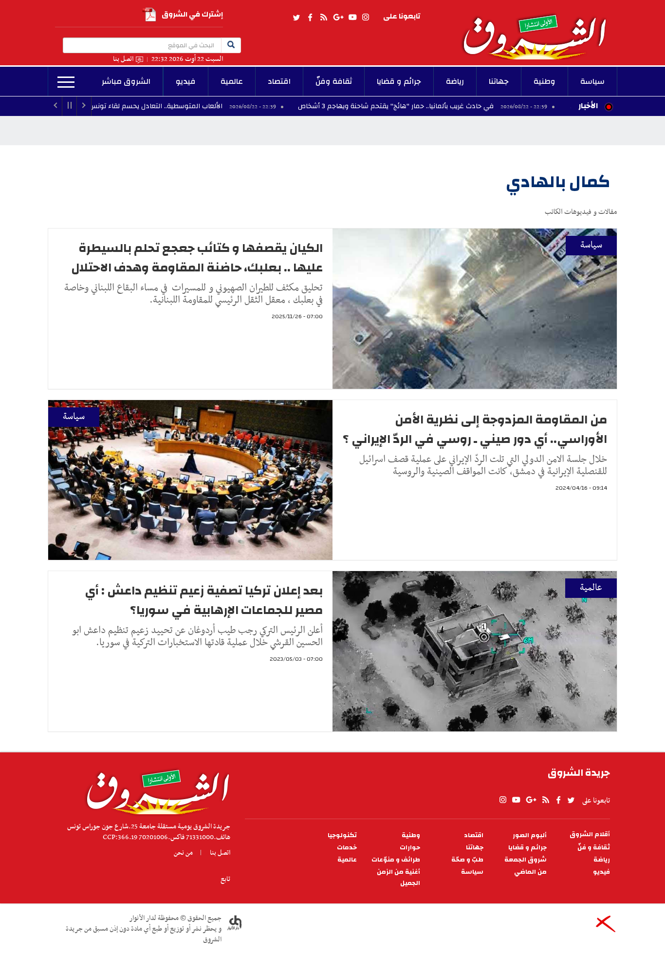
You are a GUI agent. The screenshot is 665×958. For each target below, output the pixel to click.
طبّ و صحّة (467, 859)
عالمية (232, 81)
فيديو (186, 81)
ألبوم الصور (530, 835)
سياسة (592, 81)
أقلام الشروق (590, 834)
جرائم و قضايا (399, 81)
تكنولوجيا (342, 835)
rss (323, 17)
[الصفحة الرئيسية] (539, 29)
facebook (310, 17)
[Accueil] (154, 789)
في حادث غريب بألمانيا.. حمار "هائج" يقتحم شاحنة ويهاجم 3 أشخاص (446, 106)
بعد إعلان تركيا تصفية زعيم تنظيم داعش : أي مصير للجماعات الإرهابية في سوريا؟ (204, 600)
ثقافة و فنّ (593, 847)
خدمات (347, 847)
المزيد (65, 82)
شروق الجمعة (525, 859)
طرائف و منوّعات (395, 859)
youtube (352, 17)
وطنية (544, 81)
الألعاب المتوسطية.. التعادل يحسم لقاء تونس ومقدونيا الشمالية (178, 106)
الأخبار (588, 105)
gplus (338, 17)
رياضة (455, 81)
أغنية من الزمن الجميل (398, 877)
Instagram (365, 17)
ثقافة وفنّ (333, 81)
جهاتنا (499, 81)
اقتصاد (279, 81)
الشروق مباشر (126, 81)
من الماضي (530, 872)
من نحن (183, 853)
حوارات (410, 847)
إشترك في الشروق (192, 14)
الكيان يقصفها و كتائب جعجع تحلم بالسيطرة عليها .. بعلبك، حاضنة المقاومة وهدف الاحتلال (197, 258)
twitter (297, 17)
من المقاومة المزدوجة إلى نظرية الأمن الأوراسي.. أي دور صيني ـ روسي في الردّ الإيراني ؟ (475, 429)
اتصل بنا (123, 59)
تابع (225, 879)
